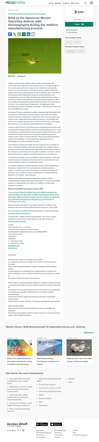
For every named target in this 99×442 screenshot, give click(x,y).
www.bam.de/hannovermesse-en (19, 213)
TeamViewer (43, 405)
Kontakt (75, 430)
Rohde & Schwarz (45, 398)
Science (81, 51)
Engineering (70, 51)
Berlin (68, 42)
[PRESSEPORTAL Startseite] (15, 3)
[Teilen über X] (14, 34)
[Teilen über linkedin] (28, 34)
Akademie (57, 432)
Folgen (77, 24)
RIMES (41, 395)
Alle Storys (78, 19)
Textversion (58, 435)
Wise (40, 402)
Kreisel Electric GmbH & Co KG (50, 388)
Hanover (77, 42)
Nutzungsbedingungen (44, 432)
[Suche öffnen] (85, 3)
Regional (66, 3)
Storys (51, 3)
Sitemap (57, 437)
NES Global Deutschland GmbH (50, 391)
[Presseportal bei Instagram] (22, 430)
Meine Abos (75, 3)
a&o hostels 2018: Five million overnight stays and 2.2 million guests (18, 381)
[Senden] (33, 34)
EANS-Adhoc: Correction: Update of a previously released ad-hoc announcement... (19, 389)
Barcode (71, 379)
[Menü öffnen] (91, 3)
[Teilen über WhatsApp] (19, 34)
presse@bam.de (13, 246)
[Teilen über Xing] (24, 34)
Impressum (40, 430)
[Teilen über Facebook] (10, 34)
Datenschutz (40, 435)
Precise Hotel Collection (47, 384)
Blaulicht (58, 3)
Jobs (74, 432)
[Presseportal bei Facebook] (17, 430)
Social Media (40, 437)
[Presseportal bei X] (19, 430)
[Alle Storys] (79, 15)
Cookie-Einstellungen (80, 435)
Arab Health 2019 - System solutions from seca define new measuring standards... (17, 397)
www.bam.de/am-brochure (17, 221)
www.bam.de (12, 248)
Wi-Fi (70, 382)
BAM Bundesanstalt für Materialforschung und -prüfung (27, 14)
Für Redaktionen (60, 430)
